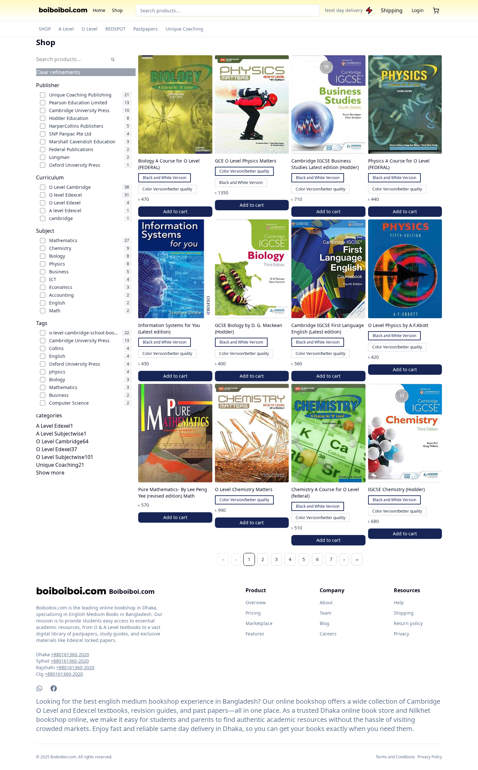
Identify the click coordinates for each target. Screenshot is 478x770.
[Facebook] (53, 688)
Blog (324, 623)
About (326, 602)
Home (99, 10)
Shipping (392, 10)
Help (399, 602)
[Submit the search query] (112, 59)
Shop (117, 10)
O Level (90, 29)
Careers (328, 634)
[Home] (63, 10)
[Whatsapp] (39, 688)
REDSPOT (115, 29)
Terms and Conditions (395, 757)
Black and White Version (164, 177)
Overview (256, 602)
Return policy (408, 623)
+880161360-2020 (70, 654)
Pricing (253, 613)
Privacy (401, 634)
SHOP (45, 29)
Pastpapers (145, 29)
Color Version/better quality (167, 189)
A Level (66, 29)
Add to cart (175, 211)
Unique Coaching (184, 29)
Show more (50, 472)
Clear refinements (58, 72)
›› (357, 559)
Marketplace (259, 623)
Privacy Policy (430, 757)
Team (325, 613)
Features (255, 634)
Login (418, 10)
